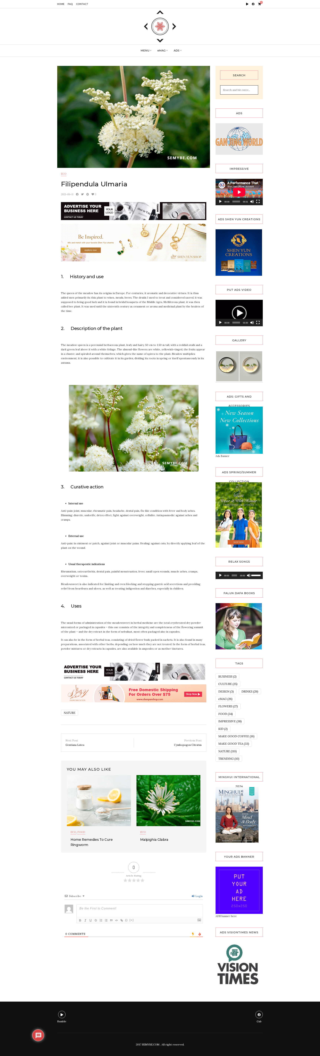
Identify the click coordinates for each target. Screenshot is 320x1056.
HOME (60, 4)
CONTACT (82, 4)
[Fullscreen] (258, 201)
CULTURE (227, 684)
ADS (176, 50)
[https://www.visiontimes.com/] (238, 964)
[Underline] (90, 920)
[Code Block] (116, 920)
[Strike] (95, 920)
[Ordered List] (101, 920)
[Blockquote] (111, 920)
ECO (63, 173)
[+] (132, 920)
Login (199, 896)
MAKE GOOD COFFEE (236, 736)
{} (126, 920)
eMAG (161, 50)
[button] (239, 313)
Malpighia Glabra (154, 840)
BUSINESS (227, 676)
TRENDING (228, 758)
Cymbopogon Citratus (188, 743)
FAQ (70, 4)
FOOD (81, 832)
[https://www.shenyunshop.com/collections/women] (239, 430)
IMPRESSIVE (230, 721)
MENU (145, 50)
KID (223, 729)
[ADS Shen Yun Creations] (239, 252)
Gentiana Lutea (75, 743)
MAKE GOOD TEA (233, 743)
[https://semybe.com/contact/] (239, 890)
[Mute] (252, 201)
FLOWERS (228, 706)
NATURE (69, 713)
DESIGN (226, 691)
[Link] (121, 920)
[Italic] (85, 920)
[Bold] (80, 920)
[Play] (220, 201)
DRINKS (249, 691)
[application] (239, 192)
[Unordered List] (106, 920)
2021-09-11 (67, 194)
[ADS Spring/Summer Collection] (239, 514)
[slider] (236, 322)
